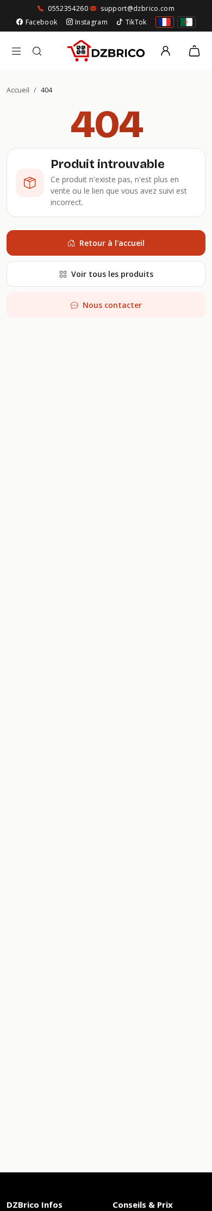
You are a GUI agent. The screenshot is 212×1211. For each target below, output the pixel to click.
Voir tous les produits (112, 274)
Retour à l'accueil (112, 243)
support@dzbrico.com (137, 8)
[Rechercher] (37, 51)
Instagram (91, 22)
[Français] (164, 22)
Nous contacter (112, 305)
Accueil (18, 90)
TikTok (136, 22)
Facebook (41, 22)
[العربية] (186, 22)
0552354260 (68, 8)
